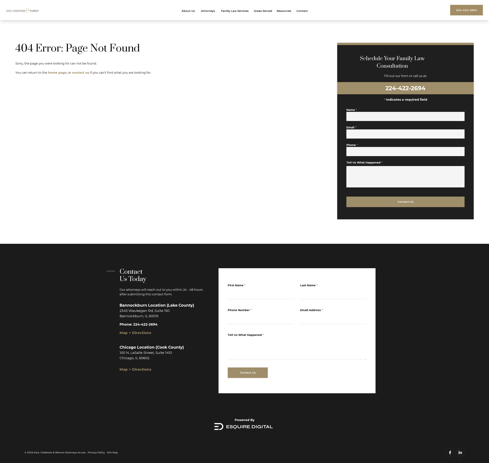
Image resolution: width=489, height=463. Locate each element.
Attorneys (208, 10)
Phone (352, 145)
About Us (188, 10)
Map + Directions (135, 333)
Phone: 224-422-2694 (139, 324)
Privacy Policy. (96, 452)
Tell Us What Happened (364, 162)
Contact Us (405, 201)
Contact (302, 10)
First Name (237, 285)
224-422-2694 (466, 10)
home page (57, 72)
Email (351, 127)
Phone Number (240, 310)
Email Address (311, 310)
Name (351, 109)
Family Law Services (235, 10)
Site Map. (112, 452)
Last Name (309, 285)
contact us (80, 72)
